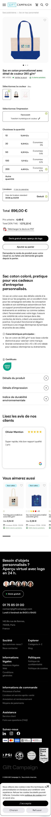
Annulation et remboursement (17, 699)
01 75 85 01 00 (13, 605)
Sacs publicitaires (9, 13)
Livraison (16, 189)
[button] (23, 65)
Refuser (37, 810)
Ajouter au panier (25, 246)
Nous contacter (10, 648)
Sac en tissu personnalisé (29, 13)
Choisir (14, 810)
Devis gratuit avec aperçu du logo (25, 238)
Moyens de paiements (13, 703)
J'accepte (25, 803)
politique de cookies (33, 795)
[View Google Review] (40, 463)
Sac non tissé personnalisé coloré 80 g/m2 (36, 516)
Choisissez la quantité (14, 129)
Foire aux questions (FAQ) (15, 720)
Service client (9, 716)
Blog (30, 648)
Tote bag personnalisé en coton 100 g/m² (12, 516)
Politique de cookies (38, 668)
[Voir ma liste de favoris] (46, 4)
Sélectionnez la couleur (17, 86)
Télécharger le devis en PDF (20, 229)
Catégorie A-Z (35, 644)
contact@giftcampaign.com (17, 609)
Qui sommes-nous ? (12, 644)
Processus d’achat (11, 691)
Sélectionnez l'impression (15, 108)
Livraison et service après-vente (18, 695)
